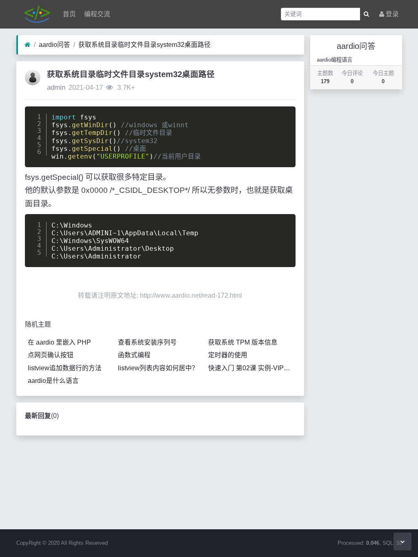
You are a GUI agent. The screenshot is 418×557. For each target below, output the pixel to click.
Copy (283, 114)
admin (56, 87)
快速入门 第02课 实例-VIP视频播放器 (252, 368)
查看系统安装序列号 (147, 342)
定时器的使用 (227, 354)
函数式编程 (134, 354)
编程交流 (96, 14)
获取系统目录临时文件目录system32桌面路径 (144, 44)
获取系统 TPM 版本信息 (243, 342)
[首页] (27, 45)
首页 (68, 14)
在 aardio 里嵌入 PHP (59, 342)
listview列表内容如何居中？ (158, 368)
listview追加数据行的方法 (65, 368)
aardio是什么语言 (53, 380)
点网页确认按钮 (50, 354)
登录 (391, 14)
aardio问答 (54, 44)
